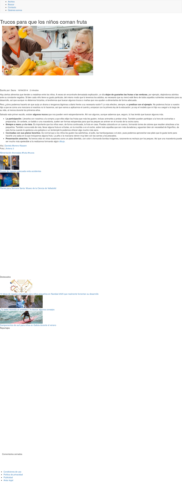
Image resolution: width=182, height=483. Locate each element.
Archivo (11, 1)
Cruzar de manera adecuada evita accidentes (20, 171)
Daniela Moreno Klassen (16, 145)
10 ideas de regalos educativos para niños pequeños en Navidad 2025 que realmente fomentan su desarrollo (49, 293)
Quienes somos (15, 10)
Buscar (11, 4)
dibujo (62, 141)
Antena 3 (10, 148)
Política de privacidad (13, 474)
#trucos (31, 152)
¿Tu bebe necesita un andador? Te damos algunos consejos (27, 309)
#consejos (16, 152)
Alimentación (6, 152)
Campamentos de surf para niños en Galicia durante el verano (28, 325)
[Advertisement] (69, 81)
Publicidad (8, 477)
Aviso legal (8, 480)
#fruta (24, 152)
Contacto (12, 7)
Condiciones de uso (12, 471)
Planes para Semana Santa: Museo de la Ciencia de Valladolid (28, 188)
